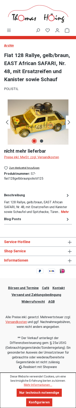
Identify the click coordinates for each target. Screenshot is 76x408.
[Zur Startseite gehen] (38, 14)
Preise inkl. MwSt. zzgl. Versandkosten (31, 157)
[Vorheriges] (7, 122)
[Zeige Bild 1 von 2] (34, 141)
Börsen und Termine (23, 288)
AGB (51, 302)
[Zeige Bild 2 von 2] (41, 141)
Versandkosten (16, 322)
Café (45, 288)
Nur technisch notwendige (39, 393)
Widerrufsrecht (33, 302)
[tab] (37, 203)
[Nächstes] (69, 122)
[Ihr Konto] (57, 30)
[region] (38, 122)
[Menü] (9, 30)
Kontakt (58, 288)
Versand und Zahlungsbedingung (36, 295)
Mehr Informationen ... (38, 385)
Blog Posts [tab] (12, 219)
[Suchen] (38, 30)
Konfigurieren (39, 402)
